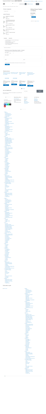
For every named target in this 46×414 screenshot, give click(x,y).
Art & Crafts (6, 190)
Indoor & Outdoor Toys (8, 232)
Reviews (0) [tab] (10, 38)
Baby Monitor (7, 170)
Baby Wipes (6, 119)
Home (3, 6)
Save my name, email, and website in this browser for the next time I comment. (15, 62)
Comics (6, 246)
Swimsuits (6, 154)
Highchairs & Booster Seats (8, 131)
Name (6, 59)
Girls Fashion (7, 150)
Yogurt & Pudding (7, 134)
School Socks (7, 167)
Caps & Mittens (28, 330)
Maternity (5, 192)
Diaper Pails (6, 120)
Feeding (5, 211)
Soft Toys (6, 144)
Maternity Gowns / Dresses (8, 279)
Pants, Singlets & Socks (8, 238)
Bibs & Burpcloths (7, 127)
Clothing (6, 6)
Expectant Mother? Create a (12, 0)
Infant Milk (6, 219)
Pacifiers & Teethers (7, 143)
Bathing (5, 198)
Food (5, 218)
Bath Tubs (27, 289)
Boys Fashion (7, 149)
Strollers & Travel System (8, 141)
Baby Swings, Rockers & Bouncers (9, 225)
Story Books (6, 158)
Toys (6, 184)
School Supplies (7, 252)
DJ (5, 274)
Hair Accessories (7, 151)
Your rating (7, 52)
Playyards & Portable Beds (8, 177)
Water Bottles (7, 164)
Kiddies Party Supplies (8, 183)
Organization (7, 179)
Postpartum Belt (7, 196)
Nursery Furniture (7, 267)
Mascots (6, 185)
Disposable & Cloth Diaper (8, 204)
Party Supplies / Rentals (7, 182)
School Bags (6, 162)
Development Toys (7, 231)
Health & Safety (6, 168)
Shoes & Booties (7, 239)
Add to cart (30, 85)
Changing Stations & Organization (9, 123)
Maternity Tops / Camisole (8, 280)
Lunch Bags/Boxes (7, 163)
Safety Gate (6, 169)
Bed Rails (6, 259)
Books (5, 157)
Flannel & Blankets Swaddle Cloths (9, 266)
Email (24, 59)
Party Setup (6, 191)
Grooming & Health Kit (8, 171)
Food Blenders (7, 130)
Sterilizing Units (7, 128)
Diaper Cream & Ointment (8, 121)
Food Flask (6, 165)
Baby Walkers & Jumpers (8, 226)
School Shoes (7, 253)
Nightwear (6, 156)
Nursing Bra (6, 195)
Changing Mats (7, 124)
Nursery (5, 174)
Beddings (6, 178)
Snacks (6, 135)
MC (5, 188)
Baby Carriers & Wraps (8, 224)
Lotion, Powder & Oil (7, 115)
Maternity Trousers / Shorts (8, 281)
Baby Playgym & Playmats (8, 140)
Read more (14, 84)
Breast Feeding (7, 212)
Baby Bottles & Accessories (8, 126)
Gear (5, 136)
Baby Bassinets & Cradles (8, 176)
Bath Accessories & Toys (8, 114)
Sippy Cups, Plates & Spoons (9, 129)
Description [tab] (5, 38)
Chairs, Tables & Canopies (8, 189)
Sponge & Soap (7, 116)
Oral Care (6, 260)
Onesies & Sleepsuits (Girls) (8, 148)
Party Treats (6, 273)
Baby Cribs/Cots (7, 175)
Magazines (6, 160)
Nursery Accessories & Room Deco (9, 181)
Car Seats (6, 137)
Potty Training (7, 205)
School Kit (5, 161)
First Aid (6, 172)
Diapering (5, 117)
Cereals (6, 133)
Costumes (8, 6)
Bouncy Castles (7, 272)
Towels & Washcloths (8, 113)
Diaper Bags (6, 122)
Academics (6, 245)
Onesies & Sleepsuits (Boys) (9, 147)
